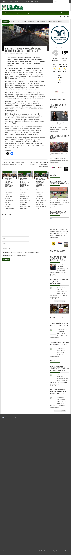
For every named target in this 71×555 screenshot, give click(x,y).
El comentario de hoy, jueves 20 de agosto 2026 (59, 183)
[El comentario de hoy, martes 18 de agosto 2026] (59, 222)
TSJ (23, 13)
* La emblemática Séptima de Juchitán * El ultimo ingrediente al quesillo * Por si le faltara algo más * (59, 343)
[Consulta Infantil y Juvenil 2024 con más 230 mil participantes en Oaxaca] (53, 377)
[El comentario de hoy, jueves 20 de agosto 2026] (59, 192)
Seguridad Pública (51, 13)
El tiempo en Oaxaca (60, 86)
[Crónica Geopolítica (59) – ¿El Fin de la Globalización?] (53, 290)
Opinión (19, 13)
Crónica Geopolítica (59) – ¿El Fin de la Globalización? (59, 281)
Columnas (10, 13)
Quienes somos (16, 1)
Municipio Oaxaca (23, 172)
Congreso (29, 13)
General (59, 13)
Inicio (11, 1)
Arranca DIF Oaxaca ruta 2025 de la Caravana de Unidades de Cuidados (13, 163)
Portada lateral (9, 25)
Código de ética (24, 1)
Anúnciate (36, 1)
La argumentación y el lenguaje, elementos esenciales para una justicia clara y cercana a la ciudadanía (9, 182)
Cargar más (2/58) (60, 301)
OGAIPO (35, 13)
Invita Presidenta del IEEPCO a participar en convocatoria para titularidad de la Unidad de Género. (59, 391)
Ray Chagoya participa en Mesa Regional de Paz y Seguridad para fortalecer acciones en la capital (41, 182)
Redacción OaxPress (22, 54)
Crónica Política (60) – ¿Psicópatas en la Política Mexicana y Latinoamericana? (58, 259)
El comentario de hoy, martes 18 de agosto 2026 (58, 213)
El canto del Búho (56, 317)
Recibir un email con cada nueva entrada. (14, 255)
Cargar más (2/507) (59, 411)
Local (4, 13)
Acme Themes (65, 551)
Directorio (30, 1)
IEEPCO (42, 13)
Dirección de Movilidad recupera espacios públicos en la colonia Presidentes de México (25, 182)
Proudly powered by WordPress (38, 551)
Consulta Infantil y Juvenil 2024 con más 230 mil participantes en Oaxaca (59, 368)
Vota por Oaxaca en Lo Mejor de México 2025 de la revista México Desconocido (39, 164)
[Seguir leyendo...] (55, 207)
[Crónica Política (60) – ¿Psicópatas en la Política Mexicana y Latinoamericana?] (53, 267)
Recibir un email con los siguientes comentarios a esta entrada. (21, 252)
